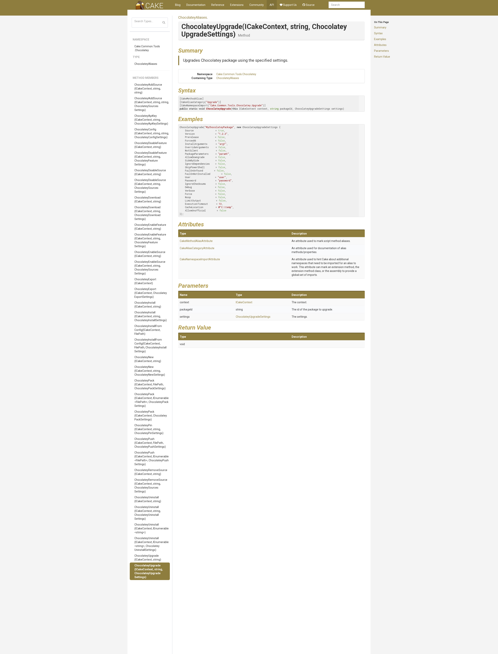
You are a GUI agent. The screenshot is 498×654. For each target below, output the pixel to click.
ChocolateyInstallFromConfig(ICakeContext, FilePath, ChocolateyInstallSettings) (150, 345)
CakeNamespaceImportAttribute (200, 259)
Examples (380, 39)
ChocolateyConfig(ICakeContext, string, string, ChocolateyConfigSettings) (151, 133)
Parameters (381, 50)
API (272, 4)
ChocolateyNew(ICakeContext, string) (147, 359)
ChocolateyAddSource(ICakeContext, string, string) (148, 88)
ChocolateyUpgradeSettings (253, 316)
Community (256, 4)
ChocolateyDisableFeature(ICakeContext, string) (150, 145)
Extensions (237, 4)
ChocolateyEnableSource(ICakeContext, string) (149, 254)
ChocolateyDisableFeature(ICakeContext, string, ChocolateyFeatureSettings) (150, 158)
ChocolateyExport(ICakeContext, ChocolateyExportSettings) (150, 292)
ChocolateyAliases (145, 63)
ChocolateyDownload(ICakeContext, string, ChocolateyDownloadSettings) (147, 213)
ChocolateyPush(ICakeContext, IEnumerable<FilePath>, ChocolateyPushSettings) (151, 458)
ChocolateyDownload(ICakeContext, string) (147, 199)
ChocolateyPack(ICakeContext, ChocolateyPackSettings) (150, 415)
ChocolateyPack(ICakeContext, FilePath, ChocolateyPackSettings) (150, 384)
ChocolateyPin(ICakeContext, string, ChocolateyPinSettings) (148, 429)
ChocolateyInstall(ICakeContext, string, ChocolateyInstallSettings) (150, 316)
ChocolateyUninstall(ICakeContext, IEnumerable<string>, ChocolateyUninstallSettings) (151, 544)
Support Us (289, 4)
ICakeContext (244, 302)
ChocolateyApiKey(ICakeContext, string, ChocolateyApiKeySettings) (151, 119)
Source (310, 4)
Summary (380, 27)
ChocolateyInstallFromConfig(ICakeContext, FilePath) (148, 329)
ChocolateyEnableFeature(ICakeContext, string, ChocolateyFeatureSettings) (150, 240)
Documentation (195, 4)
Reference (217, 4)
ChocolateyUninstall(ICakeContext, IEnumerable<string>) (151, 528)
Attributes (380, 45)
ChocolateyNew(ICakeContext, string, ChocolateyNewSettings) (149, 370)
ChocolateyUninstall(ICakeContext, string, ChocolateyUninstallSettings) (147, 512)
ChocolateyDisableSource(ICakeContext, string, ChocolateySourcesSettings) (150, 185)
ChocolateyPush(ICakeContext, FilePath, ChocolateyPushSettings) (150, 442)
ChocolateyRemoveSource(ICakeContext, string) (150, 472)
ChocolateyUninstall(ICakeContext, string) (147, 499)
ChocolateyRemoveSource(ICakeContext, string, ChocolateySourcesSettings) (150, 485)
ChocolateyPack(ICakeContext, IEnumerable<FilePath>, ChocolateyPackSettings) (151, 400)
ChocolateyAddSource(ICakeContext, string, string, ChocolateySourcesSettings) (151, 104)
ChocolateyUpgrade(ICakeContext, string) (147, 557)
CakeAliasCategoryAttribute (197, 248)
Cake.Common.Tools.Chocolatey (147, 48)
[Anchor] (206, 50)
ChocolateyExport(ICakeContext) (145, 281)
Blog (178, 4)
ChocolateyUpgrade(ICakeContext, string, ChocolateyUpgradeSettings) (148, 571)
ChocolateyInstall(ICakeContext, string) (147, 304)
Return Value (382, 56)
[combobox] (347, 5)
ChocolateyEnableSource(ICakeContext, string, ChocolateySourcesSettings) (149, 267)
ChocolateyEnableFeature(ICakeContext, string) (150, 226)
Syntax (378, 33)
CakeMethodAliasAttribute (196, 241)
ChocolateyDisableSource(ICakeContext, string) (150, 172)
